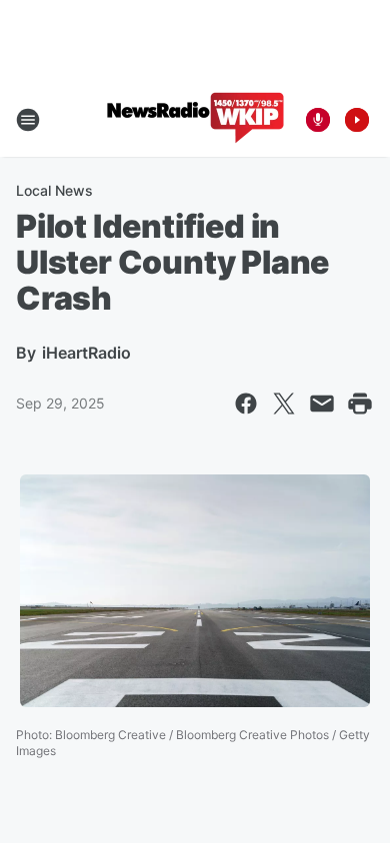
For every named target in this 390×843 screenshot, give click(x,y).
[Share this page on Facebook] (246, 404)
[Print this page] (360, 404)
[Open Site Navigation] (28, 120)
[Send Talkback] (318, 120)
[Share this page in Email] (322, 404)
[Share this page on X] (284, 404)
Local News (54, 190)
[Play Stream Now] (357, 120)
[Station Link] (195, 120)
